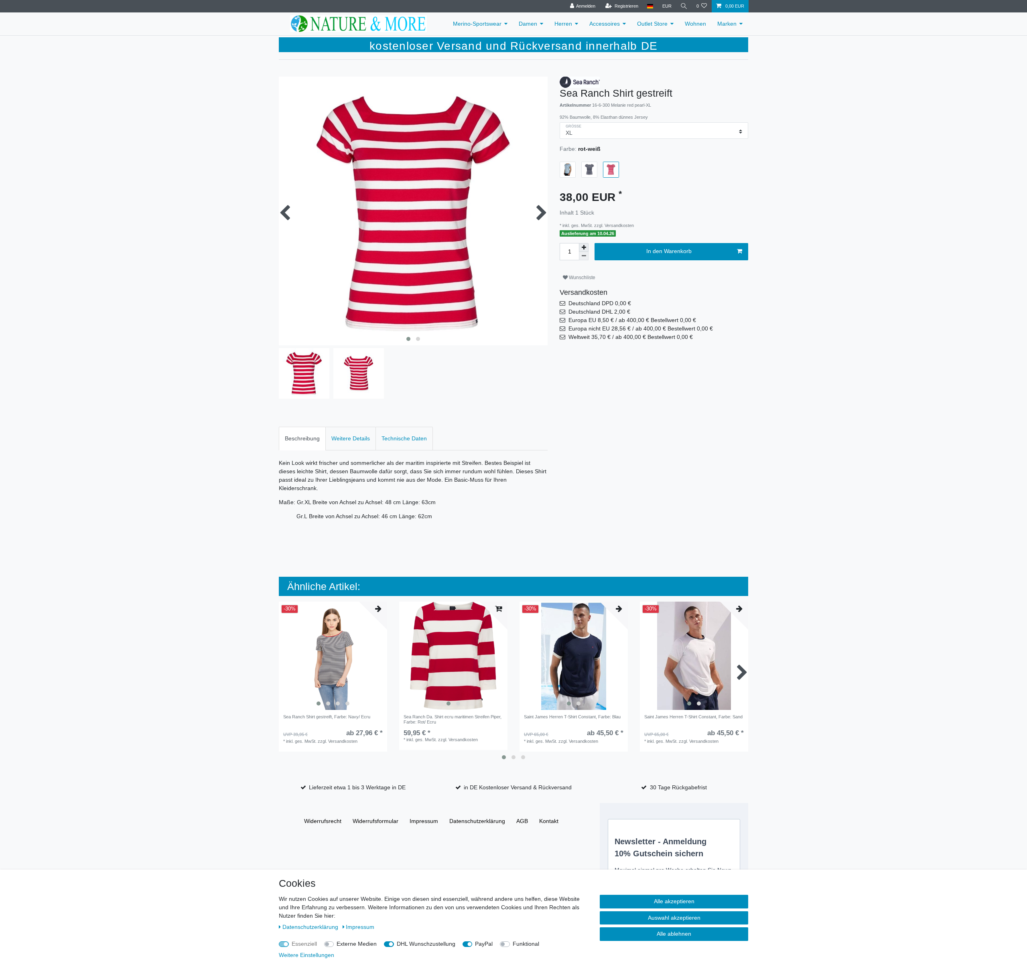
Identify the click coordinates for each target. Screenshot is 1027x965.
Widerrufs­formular (375, 821)
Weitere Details (350, 438)
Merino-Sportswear (477, 23)
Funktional (526, 944)
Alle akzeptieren (674, 901)
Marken (727, 23)
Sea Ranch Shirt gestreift (326, 716)
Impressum (424, 821)
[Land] (650, 6)
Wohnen (695, 23)
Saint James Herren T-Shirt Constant (572, 716)
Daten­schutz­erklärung (477, 821)
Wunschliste (581, 277)
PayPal (484, 944)
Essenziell (304, 944)
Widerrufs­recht (322, 821)
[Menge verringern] (584, 256)
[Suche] (684, 6)
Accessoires (604, 23)
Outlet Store (652, 23)
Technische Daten (404, 438)
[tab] (302, 438)
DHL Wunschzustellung (426, 944)
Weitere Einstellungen (306, 955)
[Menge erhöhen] (584, 247)
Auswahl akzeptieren (674, 917)
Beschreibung (302, 438)
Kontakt (548, 821)
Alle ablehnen (674, 934)
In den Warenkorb (669, 251)
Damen (528, 23)
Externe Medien (357, 944)
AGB (522, 821)
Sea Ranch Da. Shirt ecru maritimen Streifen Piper (452, 719)
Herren (563, 23)
